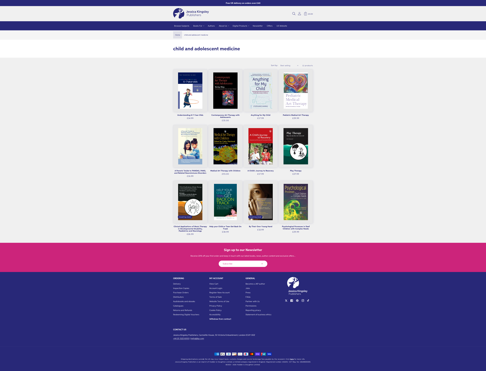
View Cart (213, 284)
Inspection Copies (181, 288)
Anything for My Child (260, 115)
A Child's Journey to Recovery (261, 171)
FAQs (248, 297)
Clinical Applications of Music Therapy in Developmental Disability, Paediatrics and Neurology (190, 228)
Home (177, 35)
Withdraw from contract (220, 319)
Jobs (248, 288)
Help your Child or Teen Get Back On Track (225, 227)
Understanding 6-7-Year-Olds (190, 115)
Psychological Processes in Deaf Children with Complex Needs (296, 227)
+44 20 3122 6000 (181, 338)
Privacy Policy (215, 306)
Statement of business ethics (258, 314)
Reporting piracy (253, 310)
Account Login (215, 288)
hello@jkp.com (197, 338)
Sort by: (274, 65)
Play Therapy (295, 171)
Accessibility (214, 314)
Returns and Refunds (182, 310)
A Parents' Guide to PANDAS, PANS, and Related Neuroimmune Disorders (190, 172)
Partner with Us (253, 301)
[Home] (191, 13)
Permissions (251, 306)
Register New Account (219, 292)
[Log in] (299, 13)
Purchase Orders (181, 292)
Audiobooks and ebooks (184, 301)
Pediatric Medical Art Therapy (296, 115)
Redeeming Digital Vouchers (186, 314)
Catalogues (178, 306)
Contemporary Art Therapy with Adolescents (225, 116)
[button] (294, 14)
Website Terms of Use (219, 301)
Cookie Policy (215, 310)
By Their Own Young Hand (260, 226)
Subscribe (227, 264)
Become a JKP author (255, 284)
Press (248, 292)
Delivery (177, 284)
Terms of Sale (215, 297)
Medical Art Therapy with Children (225, 171)
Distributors (178, 297)
